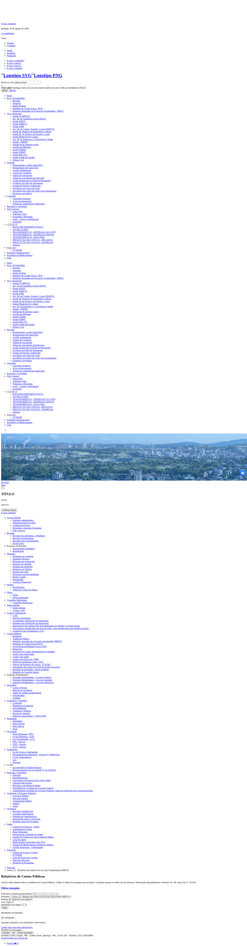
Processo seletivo (20, 798)
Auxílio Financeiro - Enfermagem (28, 847)
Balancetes (17, 649)
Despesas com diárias (22, 193)
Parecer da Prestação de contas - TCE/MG (32, 664)
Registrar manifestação (23, 811)
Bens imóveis (19, 724)
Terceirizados (19, 695)
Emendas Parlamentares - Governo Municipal (33, 682)
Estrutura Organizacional (18, 253)
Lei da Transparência (22, 757)
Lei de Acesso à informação (25, 752)
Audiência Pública (21, 639)
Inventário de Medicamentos (19, 255)
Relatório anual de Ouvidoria (26, 821)
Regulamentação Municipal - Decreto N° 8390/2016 (36, 754)
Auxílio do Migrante (22, 147)
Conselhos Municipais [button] (17, 600)
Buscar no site (7, 82)
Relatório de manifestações (25, 816)
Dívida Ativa (18, 543)
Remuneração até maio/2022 (25, 168)
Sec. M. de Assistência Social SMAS (29, 119)
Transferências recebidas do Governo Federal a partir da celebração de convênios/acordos (53, 790)
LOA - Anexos (19, 747)
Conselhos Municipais (23, 602)
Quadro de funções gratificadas (27, 186)
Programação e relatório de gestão (28, 834)
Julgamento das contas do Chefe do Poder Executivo (36, 667)
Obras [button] (9, 592)
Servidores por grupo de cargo (26, 188)
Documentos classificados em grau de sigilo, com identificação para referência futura (51, 628)
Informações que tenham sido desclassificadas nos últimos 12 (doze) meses (46, 626)
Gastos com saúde (21, 657)
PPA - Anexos (19, 742)
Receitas (16, 101)
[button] (5, 482)
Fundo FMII (18, 126)
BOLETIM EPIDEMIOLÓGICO (28, 227)
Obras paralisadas (20, 597)
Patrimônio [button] (12, 718)
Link (9, 258)
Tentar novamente (25, 933)
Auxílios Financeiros (22, 582)
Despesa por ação (20, 572)
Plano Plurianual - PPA (23, 734)
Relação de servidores (22, 690)
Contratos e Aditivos (22, 711)
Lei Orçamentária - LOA (24, 739)
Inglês (9, 50)
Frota (15, 729)
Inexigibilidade (19, 708)
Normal (10, 43)
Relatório (5, 896)
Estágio (16, 803)
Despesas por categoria (23, 556)
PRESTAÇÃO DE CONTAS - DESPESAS (33, 242)
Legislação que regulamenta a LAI (28, 631)
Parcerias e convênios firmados (26, 785)
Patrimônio (17, 721)
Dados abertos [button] (13, 605)
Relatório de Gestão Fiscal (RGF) (28, 644)
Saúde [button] (9, 824)
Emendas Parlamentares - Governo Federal (32, 677)
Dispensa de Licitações (23, 705)
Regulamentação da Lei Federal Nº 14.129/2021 (34, 770)
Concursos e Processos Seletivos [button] (21, 793)
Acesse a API (19, 610)
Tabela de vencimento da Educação (28, 178)
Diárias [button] (10, 584)
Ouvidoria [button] (11, 809)
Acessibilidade (7, 33)
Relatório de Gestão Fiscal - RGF (28, 108)
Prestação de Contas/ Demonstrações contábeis (34, 651)
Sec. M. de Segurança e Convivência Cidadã (33, 139)
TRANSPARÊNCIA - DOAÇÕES (29, 237)
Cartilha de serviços (21, 525)
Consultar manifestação (23, 814)
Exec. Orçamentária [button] (16, 98)
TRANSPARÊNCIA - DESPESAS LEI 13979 (34, 232)
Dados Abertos (19, 106)
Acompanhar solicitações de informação (31, 621)
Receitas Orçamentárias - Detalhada (29, 536)
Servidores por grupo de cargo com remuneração (34, 191)
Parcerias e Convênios (17, 206)
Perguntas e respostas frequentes (27, 528)
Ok (13, 933)
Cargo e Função (20, 687)
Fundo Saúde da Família (24, 157)
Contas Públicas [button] (14, 633)
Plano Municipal (20, 832)
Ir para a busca (14, 66)
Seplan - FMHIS (20, 142)
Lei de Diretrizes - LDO (23, 736)
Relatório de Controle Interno (26, 672)
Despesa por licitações (23, 566)
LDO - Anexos (19, 744)
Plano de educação (21, 860)
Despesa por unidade (22, 564)
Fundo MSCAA (20, 155)
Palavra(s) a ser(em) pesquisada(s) (16, 893)
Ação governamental (22, 201)
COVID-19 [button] (12, 224)
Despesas (17, 103)
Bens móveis (18, 726)
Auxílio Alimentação (22, 170)
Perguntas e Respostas (23, 216)
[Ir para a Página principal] (31, 75)
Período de (6, 899)
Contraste (11, 45)
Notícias (16, 245)
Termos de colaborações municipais (29, 204)
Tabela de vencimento (22, 175)
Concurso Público (21, 796)
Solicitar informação (22, 618)
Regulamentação (20, 778)
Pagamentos (18, 579)
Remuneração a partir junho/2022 (28, 165)
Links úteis (17, 211)
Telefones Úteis (20, 214)
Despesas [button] (11, 554)
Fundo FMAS (19, 121)
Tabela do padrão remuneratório (27, 693)
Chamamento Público (22, 801)
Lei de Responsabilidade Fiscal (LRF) (30, 646)
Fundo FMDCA (20, 124)
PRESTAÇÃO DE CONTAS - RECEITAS (33, 240)
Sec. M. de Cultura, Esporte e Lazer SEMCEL (34, 129)
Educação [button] (11, 247)
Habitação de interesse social (25, 144)
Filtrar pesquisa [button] (10, 887)
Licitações (17, 703)
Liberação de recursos (22, 783)
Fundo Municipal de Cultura (25, 137)
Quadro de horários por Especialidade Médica (33, 837)
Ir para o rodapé (14, 68)
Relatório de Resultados (23, 863)
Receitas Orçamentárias (23, 538)
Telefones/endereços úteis (24, 523)
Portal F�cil (12, 943)
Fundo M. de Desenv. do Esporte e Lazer (31, 134)
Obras (15, 595)
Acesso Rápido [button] (14, 517)
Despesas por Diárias (22, 569)
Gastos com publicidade (23, 654)
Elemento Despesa (21, 559)
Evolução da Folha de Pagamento (28, 183)
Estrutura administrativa (23, 520)
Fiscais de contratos (21, 713)
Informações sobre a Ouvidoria (26, 819)
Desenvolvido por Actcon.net (14, 938)
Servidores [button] (11, 685)
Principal (17, 775)
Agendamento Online (22, 829)
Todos (15, 806)
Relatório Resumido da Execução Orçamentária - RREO (38, 111)
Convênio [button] (11, 196)
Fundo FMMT (19, 152)
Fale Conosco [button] (13, 209)
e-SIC (15, 615)
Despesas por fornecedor (24, 561)
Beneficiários (18, 587)
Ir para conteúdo (8, 23)
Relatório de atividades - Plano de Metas (31, 669)
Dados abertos (19, 608)
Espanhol (11, 53)
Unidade (16, 698)
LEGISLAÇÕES (20, 229)
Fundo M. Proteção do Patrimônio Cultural (32, 131)
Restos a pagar (19, 577)
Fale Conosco (19, 530)
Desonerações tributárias (24, 548)
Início (9, 95)
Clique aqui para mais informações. (17, 927)
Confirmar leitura (9, 510)
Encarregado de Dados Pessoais (27, 767)
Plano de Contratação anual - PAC (28, 662)
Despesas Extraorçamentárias (26, 574)
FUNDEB (17, 250)
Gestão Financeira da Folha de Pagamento (32, 180)
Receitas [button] (10, 533)
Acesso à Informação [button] (16, 613)
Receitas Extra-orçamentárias (26, 541)
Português (11, 56)
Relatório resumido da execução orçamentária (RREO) (37, 641)
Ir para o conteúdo (15, 60)
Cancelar (6, 933)
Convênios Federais (21, 198)
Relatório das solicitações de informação (31, 623)
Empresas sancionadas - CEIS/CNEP (29, 716)
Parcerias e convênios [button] (16, 772)
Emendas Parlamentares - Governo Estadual (32, 680)
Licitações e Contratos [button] (17, 700)
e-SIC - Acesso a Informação (26, 219)
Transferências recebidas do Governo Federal (33, 788)
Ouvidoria (17, 222)
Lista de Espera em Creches (25, 857)
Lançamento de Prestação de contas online (32, 780)
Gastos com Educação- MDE (26, 659)
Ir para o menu (14, 63)
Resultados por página (11, 905)
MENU (12, 90)
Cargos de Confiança (22, 173)
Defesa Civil (18, 160)
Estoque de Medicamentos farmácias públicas (33, 845)
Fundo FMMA (19, 150)
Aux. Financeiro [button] (14, 113)
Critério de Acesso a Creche (25, 852)
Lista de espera (19, 839)
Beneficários (18, 551)
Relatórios (17, 636)
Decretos (17, 762)
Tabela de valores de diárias (25, 590)
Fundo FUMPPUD (21, 116)
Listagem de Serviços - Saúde (26, 827)
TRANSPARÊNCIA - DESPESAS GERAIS (33, 234)
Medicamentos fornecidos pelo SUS (29, 842)
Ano (3, 902)
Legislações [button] (12, 749)
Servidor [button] (11, 162)
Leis (14, 760)
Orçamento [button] (12, 731)
